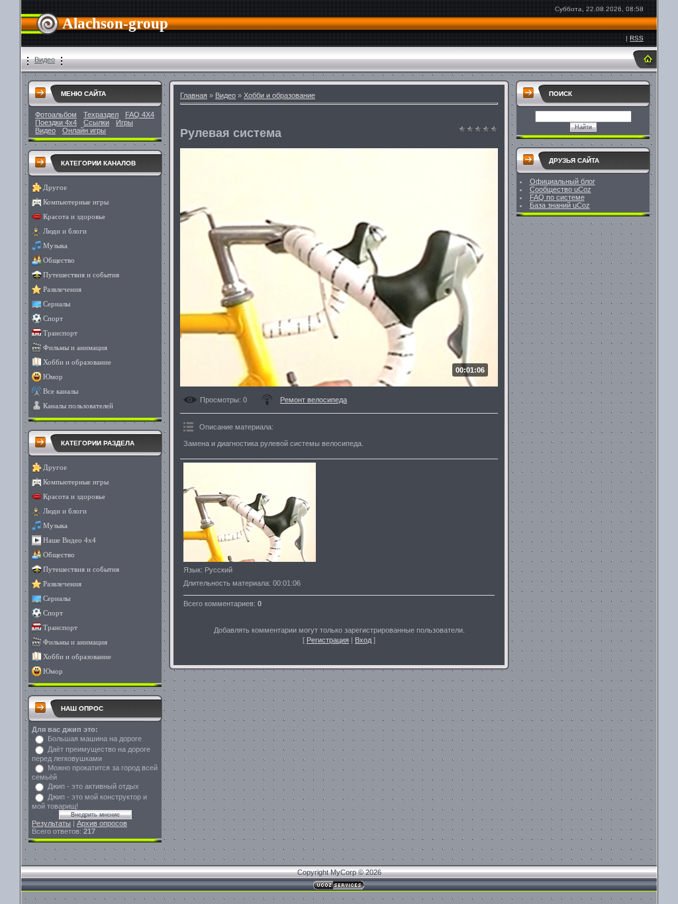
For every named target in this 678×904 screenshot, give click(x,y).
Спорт (53, 318)
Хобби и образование (77, 362)
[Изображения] (249, 512)
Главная (193, 95)
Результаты (51, 823)
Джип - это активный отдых (93, 786)
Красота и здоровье (74, 216)
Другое (55, 187)
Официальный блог (562, 181)
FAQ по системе (557, 197)
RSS (637, 38)
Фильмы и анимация (75, 347)
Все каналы (60, 391)
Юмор (53, 377)
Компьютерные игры (76, 202)
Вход (363, 640)
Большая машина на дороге (95, 739)
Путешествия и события (81, 275)
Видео (44, 60)
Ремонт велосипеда (313, 400)
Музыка (55, 245)
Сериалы (56, 304)
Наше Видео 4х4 (69, 540)
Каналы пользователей (78, 406)
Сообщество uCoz (560, 189)
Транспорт (60, 333)
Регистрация (328, 640)
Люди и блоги (65, 231)
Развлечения (62, 289)
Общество (59, 260)
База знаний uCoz (560, 205)
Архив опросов (102, 823)
